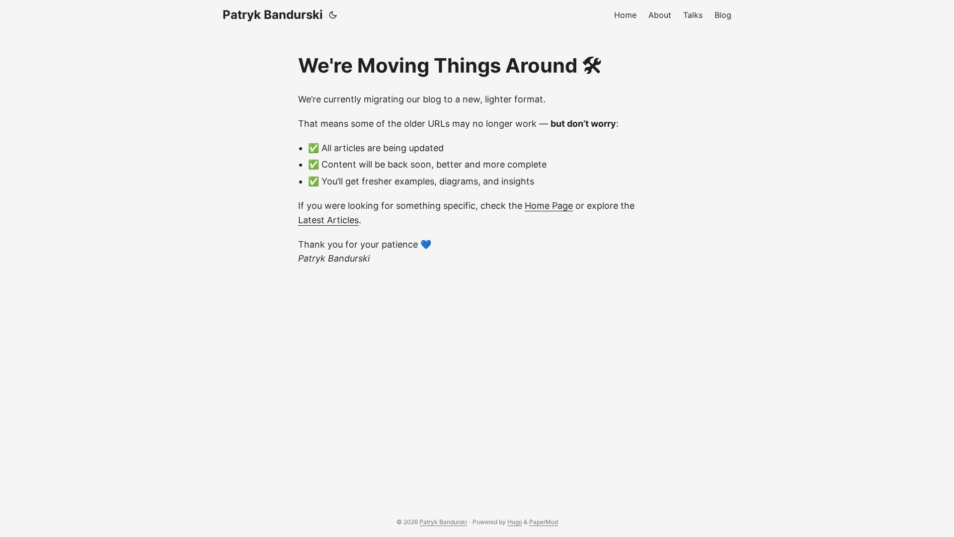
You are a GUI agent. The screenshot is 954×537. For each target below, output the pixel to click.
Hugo (514, 522)
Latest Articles (328, 220)
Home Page (549, 205)
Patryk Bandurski (273, 14)
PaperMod (543, 522)
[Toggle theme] (333, 15)
